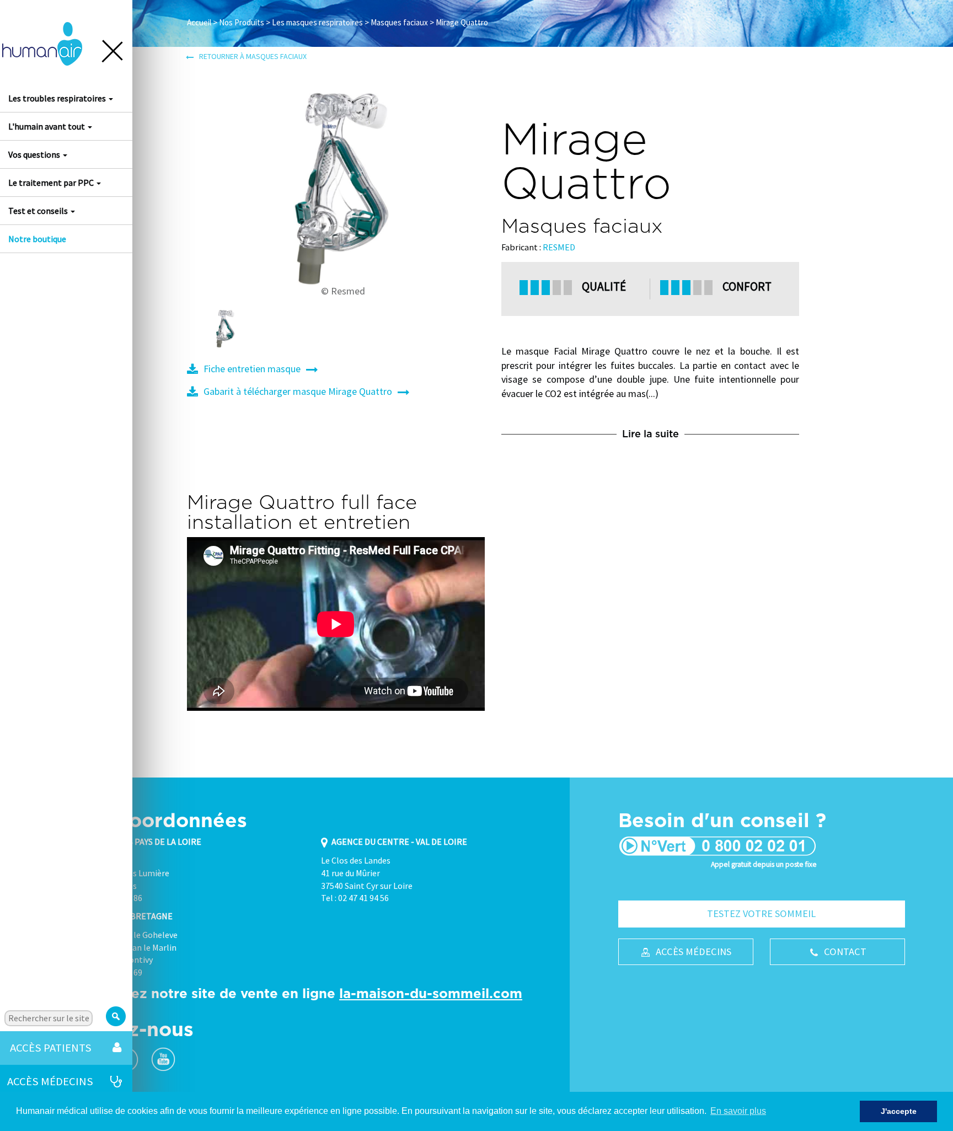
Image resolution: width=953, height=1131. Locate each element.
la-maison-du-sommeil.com (430, 993)
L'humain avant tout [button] (47, 126)
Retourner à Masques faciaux (253, 56)
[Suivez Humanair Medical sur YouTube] (163, 1059)
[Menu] (114, 54)
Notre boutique (37, 238)
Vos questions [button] (35, 154)
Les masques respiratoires (317, 22)
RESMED (559, 247)
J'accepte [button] (899, 1111)
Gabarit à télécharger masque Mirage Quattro (298, 391)
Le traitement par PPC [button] (51, 182)
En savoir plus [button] (738, 1111)
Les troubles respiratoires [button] (58, 98)
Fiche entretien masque (252, 368)
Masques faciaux (399, 22)
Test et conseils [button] (38, 210)
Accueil (199, 22)
